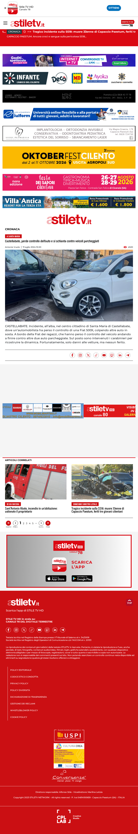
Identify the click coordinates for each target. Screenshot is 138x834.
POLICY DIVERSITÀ (20, 690)
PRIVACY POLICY (19, 683)
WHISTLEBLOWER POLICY (24, 710)
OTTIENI (114, 7)
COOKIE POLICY (18, 717)
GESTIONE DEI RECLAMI (22, 703)
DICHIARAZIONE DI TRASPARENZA (28, 697)
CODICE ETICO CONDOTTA (24, 676)
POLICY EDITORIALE (20, 670)
